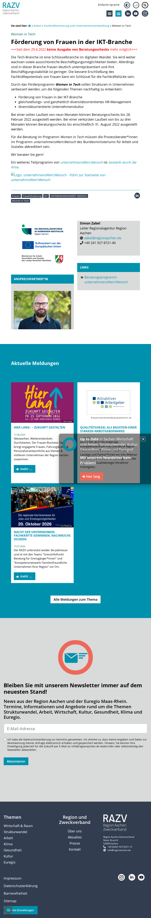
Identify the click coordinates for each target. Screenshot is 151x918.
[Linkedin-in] (128, 13)
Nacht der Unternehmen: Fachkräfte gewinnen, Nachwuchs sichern (42, 535)
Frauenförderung (32, 196)
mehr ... (26, 469)
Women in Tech (20, 200)
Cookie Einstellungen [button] (20, 910)
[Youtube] (135, 13)
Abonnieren (16, 761)
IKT (46, 196)
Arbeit (37, 25)
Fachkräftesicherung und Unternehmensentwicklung (76, 25)
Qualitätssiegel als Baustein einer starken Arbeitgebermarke (108, 429)
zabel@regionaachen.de (102, 238)
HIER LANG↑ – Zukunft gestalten (39, 427)
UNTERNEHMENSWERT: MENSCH (69, 196)
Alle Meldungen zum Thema (75, 599)
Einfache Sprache (109, 4)
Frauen (16, 196)
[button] (109, 13)
